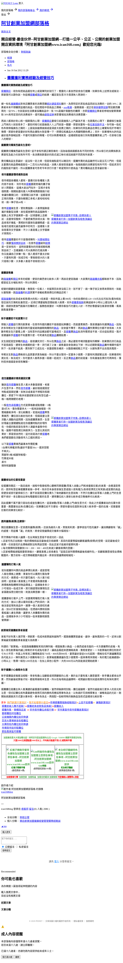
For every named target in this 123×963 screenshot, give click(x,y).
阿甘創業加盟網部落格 (25, 23)
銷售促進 (49, 114)
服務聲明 (90, 921)
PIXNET (39, 921)
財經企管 (24, 817)
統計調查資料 (54, 104)
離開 (17, 957)
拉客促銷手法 (97, 124)
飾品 (111, 324)
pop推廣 (68, 107)
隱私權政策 (78, 921)
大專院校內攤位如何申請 (15, 724)
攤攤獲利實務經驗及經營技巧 (30, 78)
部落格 (10, 61)
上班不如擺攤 (85, 702)
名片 (9, 65)
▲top (4, 826)
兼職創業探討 (103, 702)
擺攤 (3, 91)
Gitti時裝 (42, 766)
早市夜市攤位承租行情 (42, 709)
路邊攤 (7, 279)
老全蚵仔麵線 (67, 767)
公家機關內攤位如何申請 (15, 717)
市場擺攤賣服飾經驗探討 (63, 702)
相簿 (9, 58)
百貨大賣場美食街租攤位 (15, 720)
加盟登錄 (23, 777)
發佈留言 (6, 850)
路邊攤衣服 (96, 279)
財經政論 (26, 52)
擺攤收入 (59, 706)
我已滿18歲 (7, 957)
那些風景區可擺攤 (11, 731)
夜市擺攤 (11, 384)
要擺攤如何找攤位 (11, 713)
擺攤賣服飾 (78, 302)
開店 (8, 91)
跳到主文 (6, 31)
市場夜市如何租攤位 (12, 728)
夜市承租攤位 (13, 405)
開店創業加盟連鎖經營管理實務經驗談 (40, 821)
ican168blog (7, 792)
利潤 (27, 292)
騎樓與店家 (20, 709)
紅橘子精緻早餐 (18, 767)
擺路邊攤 (6, 299)
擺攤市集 (6, 709)
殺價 (47, 243)
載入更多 (6, 832)
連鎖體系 (15, 104)
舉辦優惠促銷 (101, 107)
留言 (31, 809)
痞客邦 (24, 809)
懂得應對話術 (18, 243)
